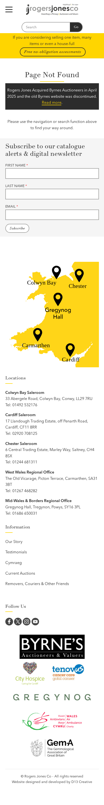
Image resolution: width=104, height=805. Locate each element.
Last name (16, 186)
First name (16, 165)
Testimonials (16, 551)
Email (11, 206)
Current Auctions (20, 573)
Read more (51, 102)
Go (76, 27)
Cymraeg (13, 562)
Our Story (13, 541)
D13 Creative (81, 782)
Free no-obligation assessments (52, 51)
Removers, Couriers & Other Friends (37, 583)
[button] (9, 9)
